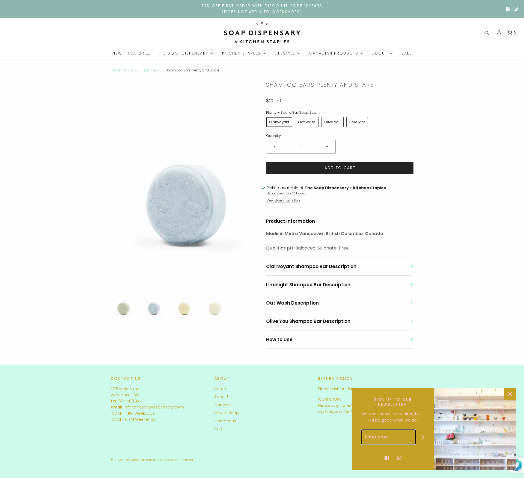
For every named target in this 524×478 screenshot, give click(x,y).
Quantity (273, 135)
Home (115, 70)
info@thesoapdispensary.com (154, 407)
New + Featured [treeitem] (131, 53)
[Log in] (499, 32)
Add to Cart (339, 167)
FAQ (218, 429)
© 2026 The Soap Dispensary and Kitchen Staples (152, 460)
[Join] (423, 436)
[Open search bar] (487, 33)
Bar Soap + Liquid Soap (143, 70)
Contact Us (225, 421)
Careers (222, 405)
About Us (223, 396)
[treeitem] (186, 53)
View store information (283, 200)
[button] (123, 304)
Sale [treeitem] (406, 53)
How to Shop (226, 413)
